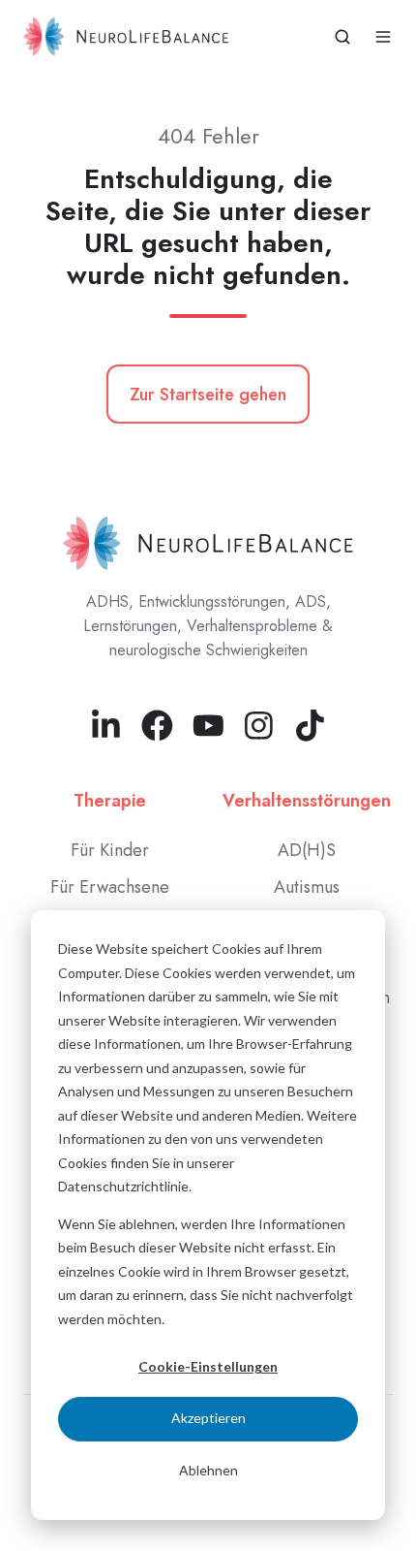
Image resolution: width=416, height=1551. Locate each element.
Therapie (110, 800)
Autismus (307, 887)
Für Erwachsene (109, 887)
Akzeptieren (208, 1417)
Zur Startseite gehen (208, 394)
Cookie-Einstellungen (208, 1366)
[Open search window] (342, 37)
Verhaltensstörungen (307, 800)
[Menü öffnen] (383, 37)
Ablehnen (208, 1470)
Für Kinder (110, 850)
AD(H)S (307, 850)
